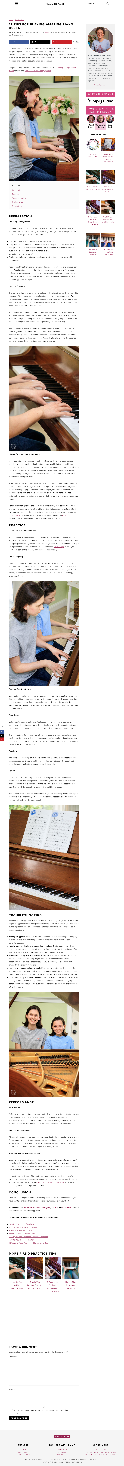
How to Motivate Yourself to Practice (24, 1234)
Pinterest (28, 1208)
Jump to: (18, 185)
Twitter (54, 1208)
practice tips (59, 547)
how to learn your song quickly (38, 71)
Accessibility (23, 1452)
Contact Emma (101, 1449)
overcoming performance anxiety (50, 1182)
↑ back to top (62, 1436)
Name (12, 1390)
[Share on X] (2, 735)
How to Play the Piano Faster (21, 1240)
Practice (15, 194)
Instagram (46, 1208)
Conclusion (17, 206)
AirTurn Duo (67, 515)
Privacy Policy (23, 1454)
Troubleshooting (19, 198)
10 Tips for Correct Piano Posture (23, 1227)
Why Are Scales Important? (20, 1230)
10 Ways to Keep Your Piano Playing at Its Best (28, 1243)
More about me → (100, 85)
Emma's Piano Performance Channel (101, 1454)
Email (12, 1398)
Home (11, 20)
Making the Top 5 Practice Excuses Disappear (28, 1237)
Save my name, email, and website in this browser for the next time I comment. (40, 1411)
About (23, 1449)
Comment (14, 1357)
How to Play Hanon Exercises (21, 1224)
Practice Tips (19, 20)
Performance (17, 202)
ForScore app (14, 515)
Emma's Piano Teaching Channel (101, 1452)
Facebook (66, 1208)
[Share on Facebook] (2, 732)
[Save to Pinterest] (2, 739)
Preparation (17, 190)
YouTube (37, 1208)
